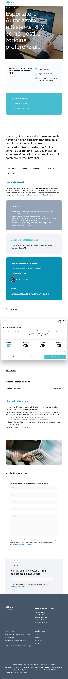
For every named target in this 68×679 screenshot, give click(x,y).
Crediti (24, 168)
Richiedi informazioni (15, 174)
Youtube (38, 634)
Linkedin (37, 637)
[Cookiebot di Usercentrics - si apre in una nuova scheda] (59, 321)
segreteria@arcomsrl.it (42, 623)
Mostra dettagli (58, 351)
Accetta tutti (55, 356)
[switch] (25, 345)
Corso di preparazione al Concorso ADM (18, 634)
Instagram (38, 640)
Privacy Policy (18, 672)
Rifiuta (12, 356)
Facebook (38, 643)
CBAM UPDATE (10, 637)
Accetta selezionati (34, 356)
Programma (37, 168)
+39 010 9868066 (41, 620)
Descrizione (11, 168)
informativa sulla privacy (24, 544)
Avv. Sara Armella (22, 279)
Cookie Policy (27, 672)
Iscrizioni (51, 168)
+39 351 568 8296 (41, 617)
